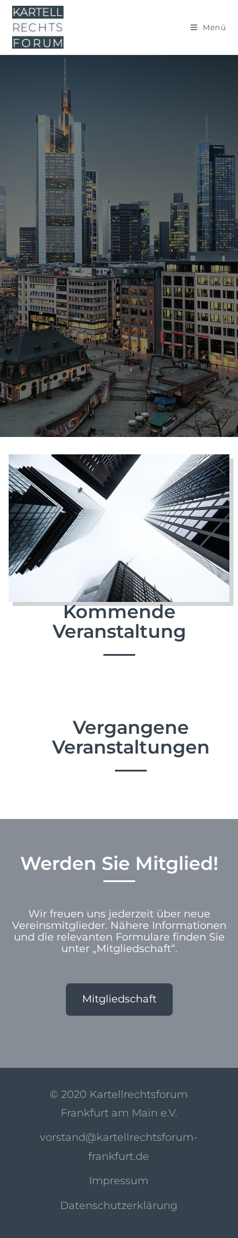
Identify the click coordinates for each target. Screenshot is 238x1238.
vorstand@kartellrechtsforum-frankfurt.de (119, 1146)
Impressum (118, 1180)
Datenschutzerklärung (118, 1205)
